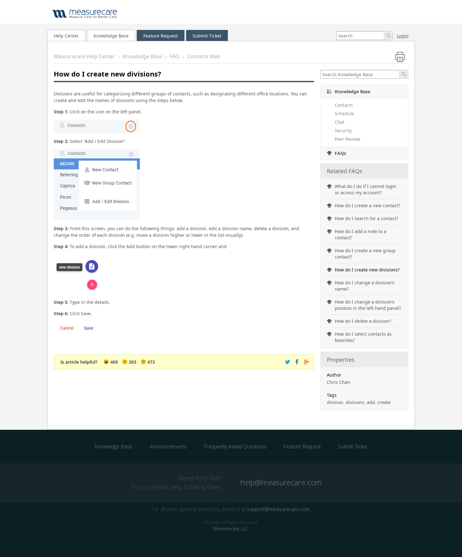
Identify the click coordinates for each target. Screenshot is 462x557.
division (335, 402)
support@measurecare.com (278, 509)
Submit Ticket (207, 36)
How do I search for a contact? (366, 218)
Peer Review (347, 139)
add (371, 402)
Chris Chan (338, 382)
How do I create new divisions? (367, 270)
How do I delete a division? (363, 321)
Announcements (168, 446)
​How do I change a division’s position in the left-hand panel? (368, 305)
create (384, 402)
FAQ (174, 56)
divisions (355, 402)
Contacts (344, 105)
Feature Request (160, 36)
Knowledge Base (111, 36)
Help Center (66, 36)
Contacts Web (203, 56)
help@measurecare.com (281, 482)
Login (403, 36)
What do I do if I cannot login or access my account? (365, 189)
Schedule (344, 114)
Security (343, 131)
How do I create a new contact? (367, 205)
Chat (339, 122)
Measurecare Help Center (84, 56)
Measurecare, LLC (231, 528)
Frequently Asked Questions (235, 446)
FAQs (340, 153)
